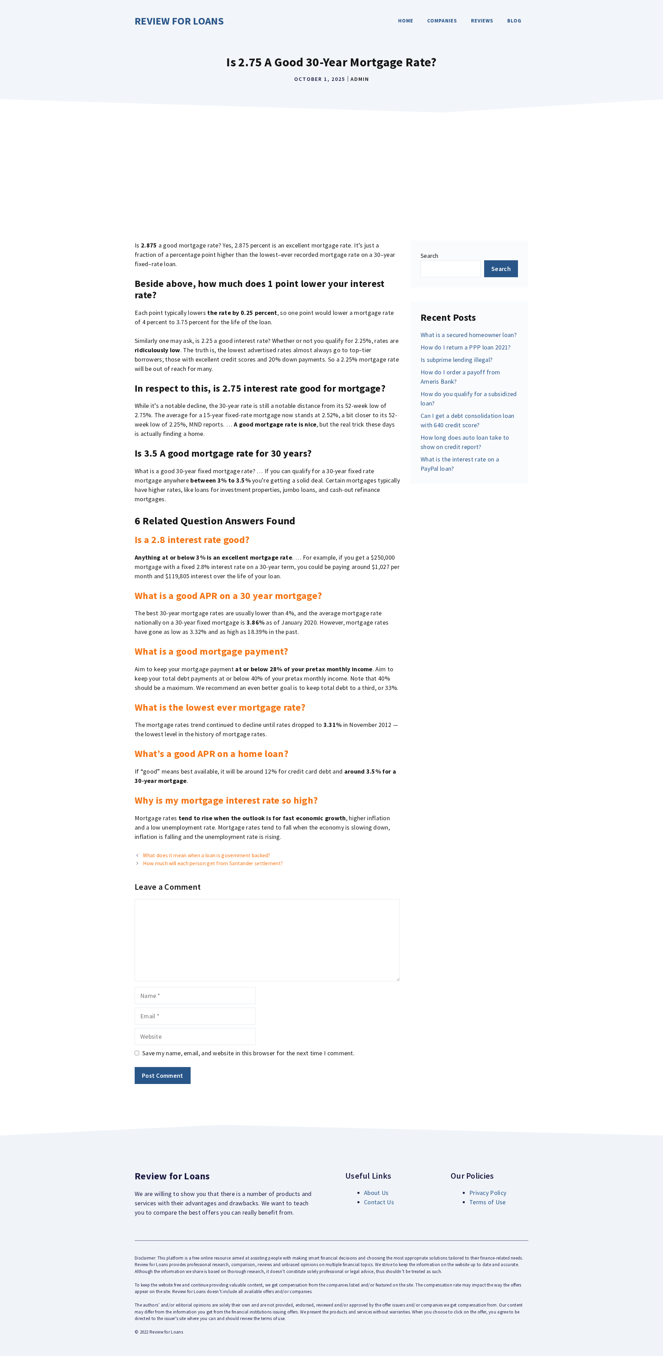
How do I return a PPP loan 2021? (466, 347)
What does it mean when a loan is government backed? (206, 855)
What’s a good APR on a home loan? (211, 753)
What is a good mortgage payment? (211, 651)
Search (430, 256)
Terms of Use (487, 1202)
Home (405, 20)
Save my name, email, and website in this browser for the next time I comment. (248, 1053)
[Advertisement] (331, 168)
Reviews (482, 20)
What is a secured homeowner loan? (469, 335)
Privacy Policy (487, 1193)
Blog (514, 20)
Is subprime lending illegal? (456, 360)
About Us (376, 1193)
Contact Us (379, 1202)
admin (359, 78)
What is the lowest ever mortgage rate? (220, 707)
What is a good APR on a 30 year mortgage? (228, 595)
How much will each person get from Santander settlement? (213, 863)
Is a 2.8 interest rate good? (192, 539)
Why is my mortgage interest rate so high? (226, 800)
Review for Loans (179, 20)
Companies (442, 20)
